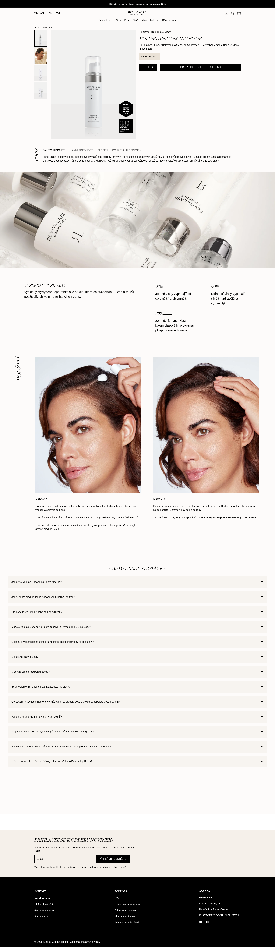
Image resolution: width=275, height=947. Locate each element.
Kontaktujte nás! (42, 898)
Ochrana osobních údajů (127, 922)
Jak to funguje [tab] (54, 150)
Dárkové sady (169, 20)
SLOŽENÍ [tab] (102, 150)
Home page (47, 27)
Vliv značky (40, 13)
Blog (51, 13)
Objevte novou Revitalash (137, 4)
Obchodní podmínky (125, 916)
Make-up (154, 20)
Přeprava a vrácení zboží (127, 904)
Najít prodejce (41, 916)
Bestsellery (104, 20)
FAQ (117, 898)
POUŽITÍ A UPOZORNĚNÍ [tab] (127, 150)
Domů (37, 27)
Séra (118, 20)
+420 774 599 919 (43, 904)
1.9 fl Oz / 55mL (150, 56)
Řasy (126, 20)
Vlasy (144, 20)
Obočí (135, 20)
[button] (232, 13)
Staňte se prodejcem (44, 910)
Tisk (58, 13)
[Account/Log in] (226, 13)
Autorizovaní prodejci (125, 910)
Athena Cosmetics (53, 941)
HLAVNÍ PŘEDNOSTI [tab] (81, 150)
